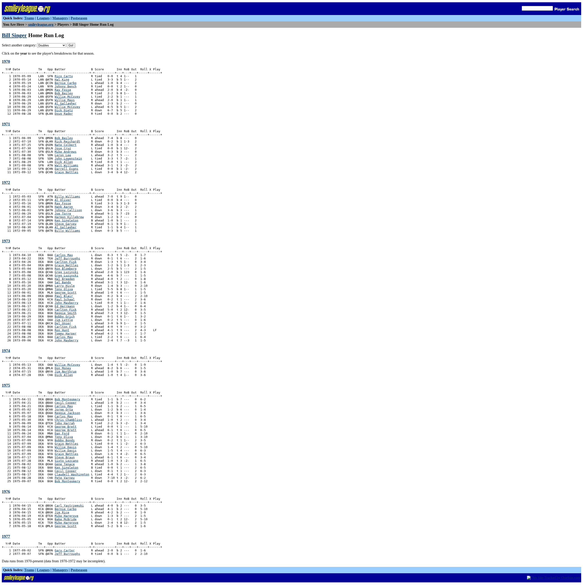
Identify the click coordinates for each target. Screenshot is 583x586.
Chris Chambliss (68, 419)
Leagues (43, 18)
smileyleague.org (41, 24)
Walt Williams (66, 165)
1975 (6, 385)
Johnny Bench (66, 86)
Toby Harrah (65, 423)
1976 (6, 491)
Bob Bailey (64, 93)
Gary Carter (65, 550)
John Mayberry (66, 302)
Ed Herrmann (65, 306)
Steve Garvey (66, 224)
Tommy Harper (66, 333)
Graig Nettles (66, 172)
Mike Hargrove (66, 516)
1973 (6, 241)
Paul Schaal (65, 299)
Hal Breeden (65, 279)
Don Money (63, 368)
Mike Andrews (66, 151)
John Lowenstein (68, 158)
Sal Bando (63, 282)
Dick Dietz (64, 110)
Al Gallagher (66, 103)
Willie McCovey (67, 96)
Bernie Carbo (66, 83)
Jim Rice (62, 512)
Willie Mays (65, 100)
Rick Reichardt (67, 141)
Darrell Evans (66, 168)
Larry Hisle (65, 285)
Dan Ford (62, 433)
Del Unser (63, 323)
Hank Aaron (64, 206)
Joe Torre (63, 213)
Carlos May (64, 255)
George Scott (66, 292)
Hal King (62, 79)
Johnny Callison (68, 210)
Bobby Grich (65, 316)
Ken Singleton (66, 220)
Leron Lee (63, 155)
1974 (6, 350)
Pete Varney (65, 477)
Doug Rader (64, 113)
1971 (6, 124)
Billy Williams (67, 196)
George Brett (66, 426)
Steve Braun (65, 457)
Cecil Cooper (66, 402)
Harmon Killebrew (69, 217)
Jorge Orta (64, 409)
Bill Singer (14, 35)
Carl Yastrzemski (69, 505)
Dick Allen (64, 162)
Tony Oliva (64, 289)
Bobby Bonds (65, 440)
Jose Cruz (63, 148)
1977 (6, 536)
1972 (6, 182)
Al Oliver (63, 200)
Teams (29, 18)
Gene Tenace (65, 464)
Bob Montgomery (67, 399)
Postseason (79, 18)
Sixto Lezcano (66, 460)
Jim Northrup (66, 371)
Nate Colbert (66, 145)
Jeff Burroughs (67, 258)
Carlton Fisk (66, 262)
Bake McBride (66, 519)
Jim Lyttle (64, 320)
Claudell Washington (72, 474)
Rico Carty (64, 76)
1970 (6, 61)
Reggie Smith (66, 313)
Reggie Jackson (67, 413)
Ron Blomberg (66, 268)
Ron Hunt (62, 330)
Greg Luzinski (66, 272)
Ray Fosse (63, 89)
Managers (60, 18)
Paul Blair (64, 296)
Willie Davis (66, 447)
